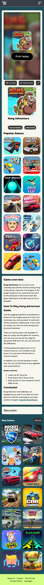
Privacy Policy (16, 581)
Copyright (28, 581)
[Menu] (40, 3)
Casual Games (15, 127)
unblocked (30, 127)
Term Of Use (30, 578)
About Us (11, 578)
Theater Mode (28, 83)
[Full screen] (38, 83)
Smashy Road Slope (28, 399)
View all (38, 420)
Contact (20, 578)
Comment (12, 83)
